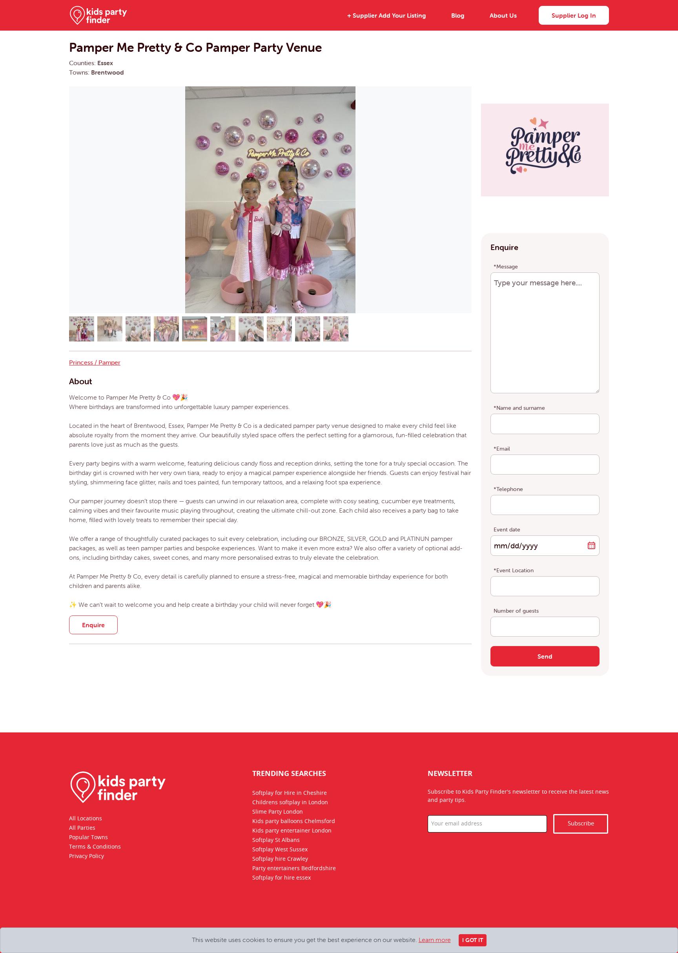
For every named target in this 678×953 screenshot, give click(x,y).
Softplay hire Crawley (280, 859)
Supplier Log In (574, 15)
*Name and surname (519, 407)
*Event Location (514, 570)
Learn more (435, 940)
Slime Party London (277, 811)
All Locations (85, 819)
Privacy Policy (86, 856)
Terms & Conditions (95, 847)
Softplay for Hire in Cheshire (289, 793)
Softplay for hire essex (281, 877)
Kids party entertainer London (292, 830)
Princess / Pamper (94, 362)
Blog (458, 15)
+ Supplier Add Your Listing (386, 15)
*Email (502, 448)
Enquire (93, 625)
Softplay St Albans (276, 840)
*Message (506, 266)
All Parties (82, 828)
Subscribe (581, 824)
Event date (507, 529)
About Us (503, 15)
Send (545, 656)
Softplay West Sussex (280, 849)
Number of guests (516, 610)
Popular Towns (88, 837)
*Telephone (508, 489)
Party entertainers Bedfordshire (294, 868)
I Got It (472, 940)
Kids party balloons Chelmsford (293, 821)
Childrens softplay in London (290, 802)
